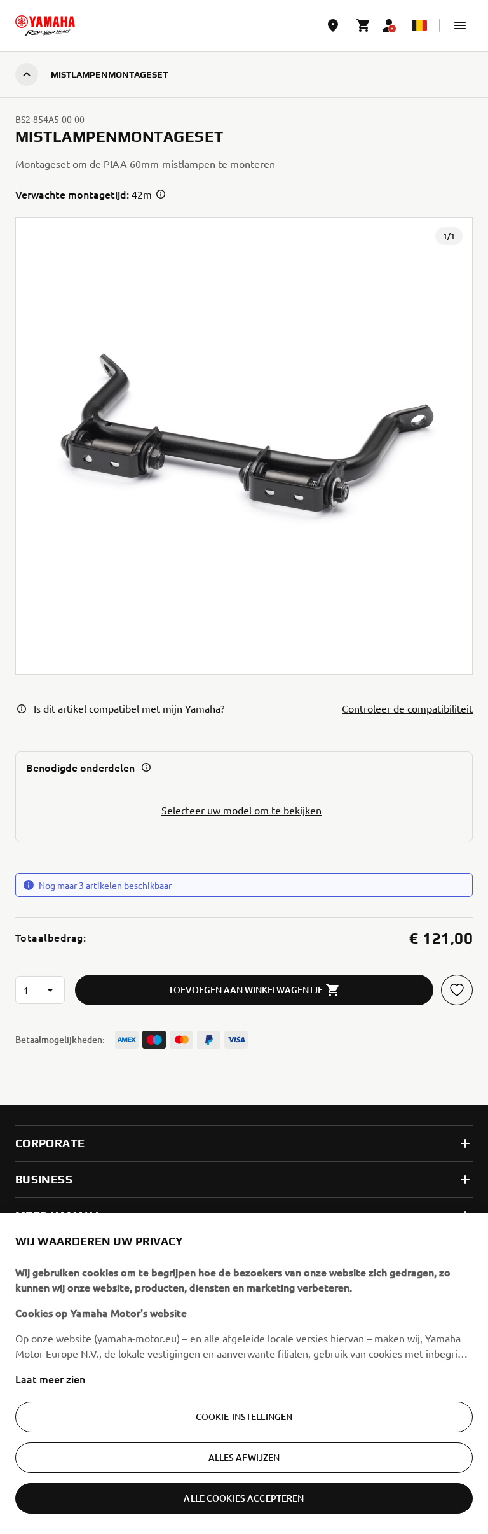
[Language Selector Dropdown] (419, 25)
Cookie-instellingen (244, 1417)
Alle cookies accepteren (244, 1498)
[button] (460, 25)
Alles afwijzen (244, 1457)
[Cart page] (363, 25)
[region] (244, 1373)
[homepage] (45, 25)
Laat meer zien (50, 1379)
